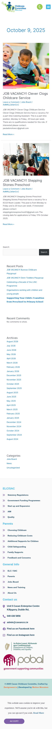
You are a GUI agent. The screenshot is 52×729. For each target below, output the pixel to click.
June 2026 (11, 350)
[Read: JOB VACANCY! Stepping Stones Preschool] (26, 159)
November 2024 (14, 426)
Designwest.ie (10, 687)
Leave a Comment (11, 102)
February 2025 (13, 413)
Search (6, 247)
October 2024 (13, 431)
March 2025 (12, 409)
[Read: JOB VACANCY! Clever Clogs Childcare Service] (26, 66)
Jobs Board (26, 102)
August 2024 (12, 439)
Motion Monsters (40, 687)
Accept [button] (14, 721)
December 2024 (14, 422)
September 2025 (14, 388)
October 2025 (13, 384)
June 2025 (11, 397)
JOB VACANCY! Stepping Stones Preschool (22, 182)
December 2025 (14, 375)
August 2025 (12, 392)
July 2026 (11, 346)
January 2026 (13, 371)
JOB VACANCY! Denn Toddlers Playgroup (25, 278)
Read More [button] (38, 713)
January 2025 (13, 418)
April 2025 (11, 405)
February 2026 (13, 367)
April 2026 (11, 358)
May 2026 (11, 354)
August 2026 (12, 341)
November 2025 (14, 380)
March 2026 (12, 363)
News (9, 463)
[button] (48, 7)
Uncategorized (13, 468)
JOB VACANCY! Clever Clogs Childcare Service (25, 96)
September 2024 (14, 435)
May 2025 (11, 401)
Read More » (8, 134)
